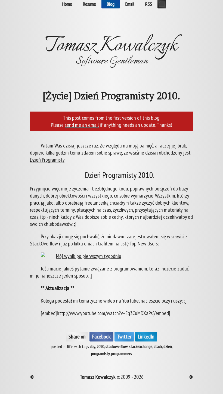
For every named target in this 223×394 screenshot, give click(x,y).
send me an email (82, 124)
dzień (167, 346)
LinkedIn (146, 336)
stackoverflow (117, 346)
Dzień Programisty (47, 159)
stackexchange (140, 346)
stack (158, 346)
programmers (121, 353)
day (92, 346)
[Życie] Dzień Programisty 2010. (111, 96)
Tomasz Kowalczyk (98, 376)
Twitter (124, 336)
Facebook (101, 336)
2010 (100, 346)
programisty (100, 353)
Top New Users (143, 243)
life (70, 346)
